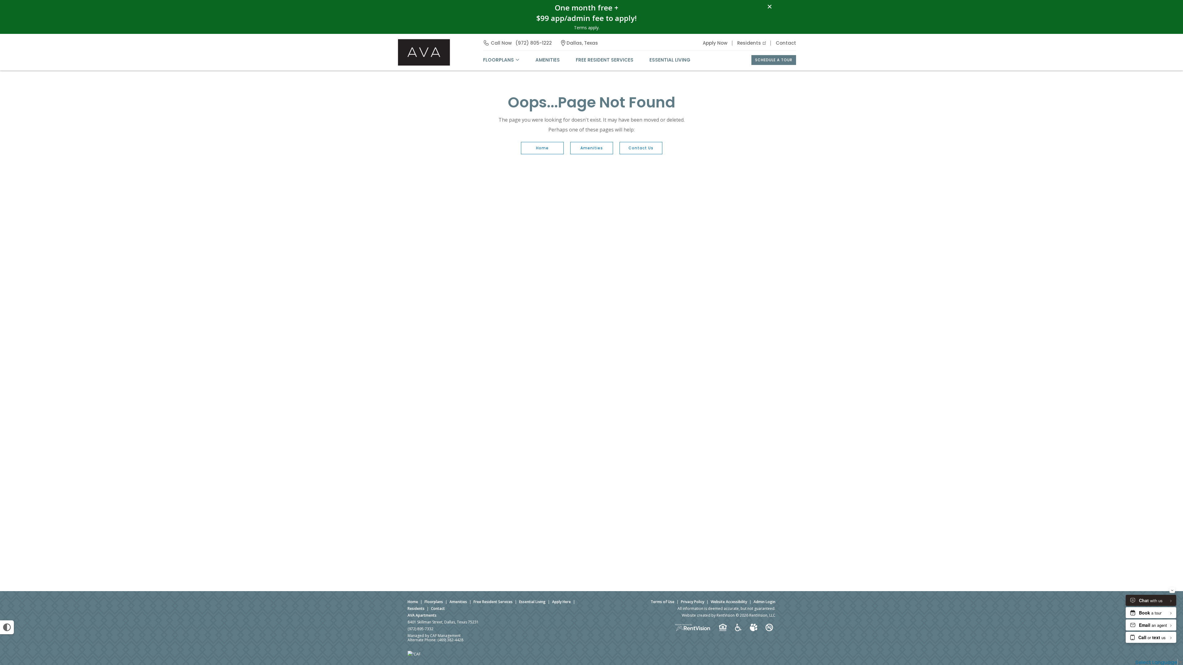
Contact (786, 43)
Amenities (591, 148)
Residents (749, 43)
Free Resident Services (604, 60)
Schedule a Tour (773, 59)
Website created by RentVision (708, 615)
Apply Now (715, 43)
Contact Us (640, 148)
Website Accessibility (729, 601)
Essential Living (669, 60)
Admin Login (764, 601)
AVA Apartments (422, 615)
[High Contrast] (7, 627)
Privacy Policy (692, 601)
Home (542, 148)
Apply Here (561, 601)
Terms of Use (662, 601)
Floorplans (434, 601)
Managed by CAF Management (434, 635)
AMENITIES (547, 60)
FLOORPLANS (498, 60)
